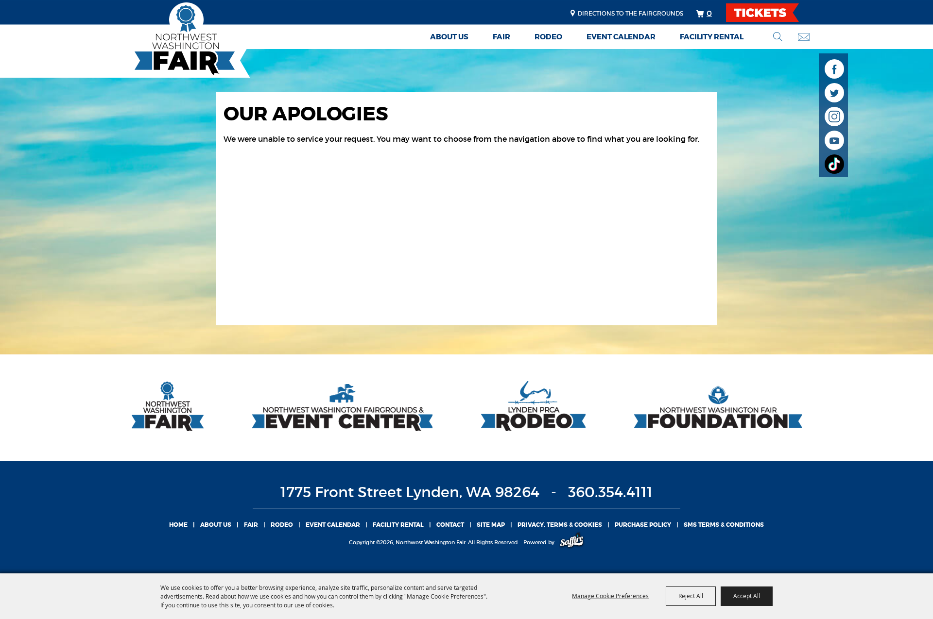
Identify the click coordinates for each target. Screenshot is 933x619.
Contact (450, 525)
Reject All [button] (690, 596)
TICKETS (771, 12)
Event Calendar (621, 37)
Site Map (491, 525)
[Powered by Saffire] (572, 542)
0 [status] (709, 13)
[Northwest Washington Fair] (170, 40)
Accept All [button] (746, 596)
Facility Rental (711, 37)
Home (178, 525)
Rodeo (548, 37)
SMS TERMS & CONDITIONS (724, 525)
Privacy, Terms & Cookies (560, 525)
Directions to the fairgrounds (630, 13)
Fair (501, 37)
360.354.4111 (610, 492)
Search (777, 36)
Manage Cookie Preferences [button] (610, 596)
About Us (449, 37)
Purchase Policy (643, 525)
